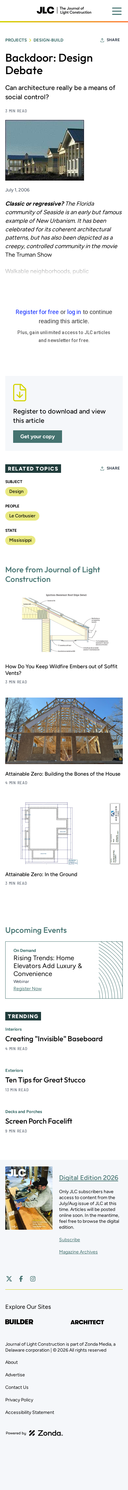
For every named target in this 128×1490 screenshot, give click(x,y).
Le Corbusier (22, 516)
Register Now (27, 988)
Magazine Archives (78, 1252)
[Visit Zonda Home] (34, 1433)
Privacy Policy (19, 1400)
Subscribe (69, 1240)
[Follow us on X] (9, 1279)
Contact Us (17, 1387)
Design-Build (48, 40)
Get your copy (37, 436)
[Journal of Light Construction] (64, 10)
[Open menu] (116, 11)
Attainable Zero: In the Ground (41, 874)
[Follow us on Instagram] (33, 1279)
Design (16, 491)
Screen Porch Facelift (38, 1121)
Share (113, 40)
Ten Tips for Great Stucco (45, 1079)
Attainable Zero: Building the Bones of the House (62, 774)
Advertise (15, 1375)
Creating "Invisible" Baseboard (54, 1038)
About (11, 1362)
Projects (16, 40)
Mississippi (20, 540)
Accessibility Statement (29, 1412)
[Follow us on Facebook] (21, 1279)
